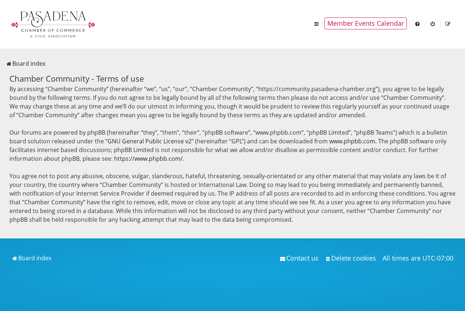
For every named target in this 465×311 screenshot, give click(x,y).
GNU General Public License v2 (149, 141)
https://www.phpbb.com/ (148, 159)
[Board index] (54, 24)
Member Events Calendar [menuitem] (365, 23)
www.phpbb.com (352, 141)
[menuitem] (418, 23)
